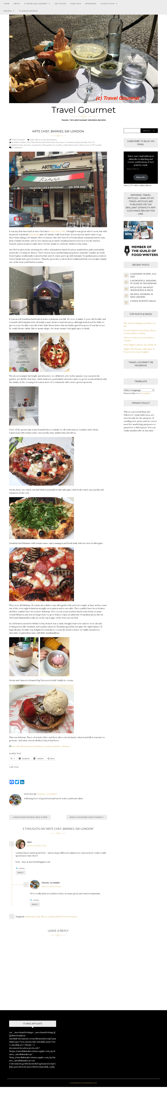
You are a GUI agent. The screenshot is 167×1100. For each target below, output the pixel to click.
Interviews (90, 4)
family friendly (80, 142)
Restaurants (52, 139)
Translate (146, 393)
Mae (29, 842)
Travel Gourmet (83, 110)
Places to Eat (107, 4)
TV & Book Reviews (28, 11)
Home (6, 4)
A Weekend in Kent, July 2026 (143, 275)
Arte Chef (31, 142)
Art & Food (60, 4)
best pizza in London (65, 142)
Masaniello (34, 234)
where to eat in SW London (90, 145)
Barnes (38, 142)
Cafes (32, 139)
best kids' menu (48, 142)
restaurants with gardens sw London (47, 145)
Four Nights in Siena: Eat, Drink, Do (140, 345)
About (17, 4)
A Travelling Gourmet (35, 4)
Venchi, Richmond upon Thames (86, 817)
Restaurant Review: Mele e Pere (30, 817)
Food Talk (75, 4)
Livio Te (91, 142)
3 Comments (17, 147)
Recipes (8, 11)
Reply (20, 873)
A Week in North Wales (143, 301)
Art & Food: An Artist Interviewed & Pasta (141, 288)
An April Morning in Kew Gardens (141, 295)
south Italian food (70, 145)
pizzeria (27, 145)
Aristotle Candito (18, 142)
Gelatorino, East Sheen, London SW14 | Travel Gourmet (51, 916)
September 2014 (57, 231)
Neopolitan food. (16, 145)
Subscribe (140, 177)
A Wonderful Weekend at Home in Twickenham (143, 282)
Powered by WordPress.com (83, 1083)
